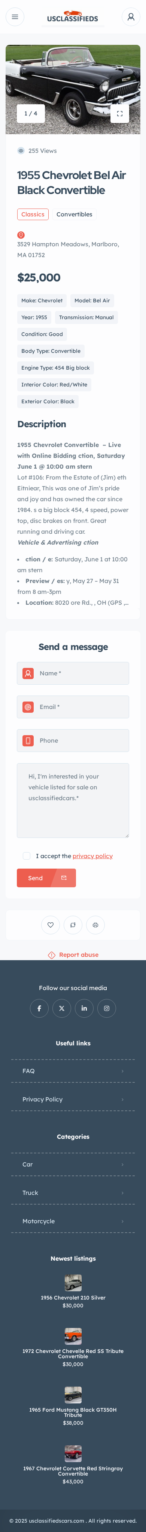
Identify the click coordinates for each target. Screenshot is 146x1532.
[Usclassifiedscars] (73, 17)
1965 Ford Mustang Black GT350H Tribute (73, 1412)
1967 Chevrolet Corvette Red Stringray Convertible (73, 1471)
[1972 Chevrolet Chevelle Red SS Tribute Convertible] (73, 1336)
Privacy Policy (42, 1099)
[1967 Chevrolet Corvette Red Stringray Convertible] (73, 1453)
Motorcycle (38, 1221)
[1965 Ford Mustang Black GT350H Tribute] (73, 1395)
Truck (30, 1192)
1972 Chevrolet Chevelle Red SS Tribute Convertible (73, 1353)
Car (27, 1164)
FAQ (28, 1071)
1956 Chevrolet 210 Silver (73, 1297)
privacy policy (93, 856)
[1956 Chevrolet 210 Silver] (73, 1282)
